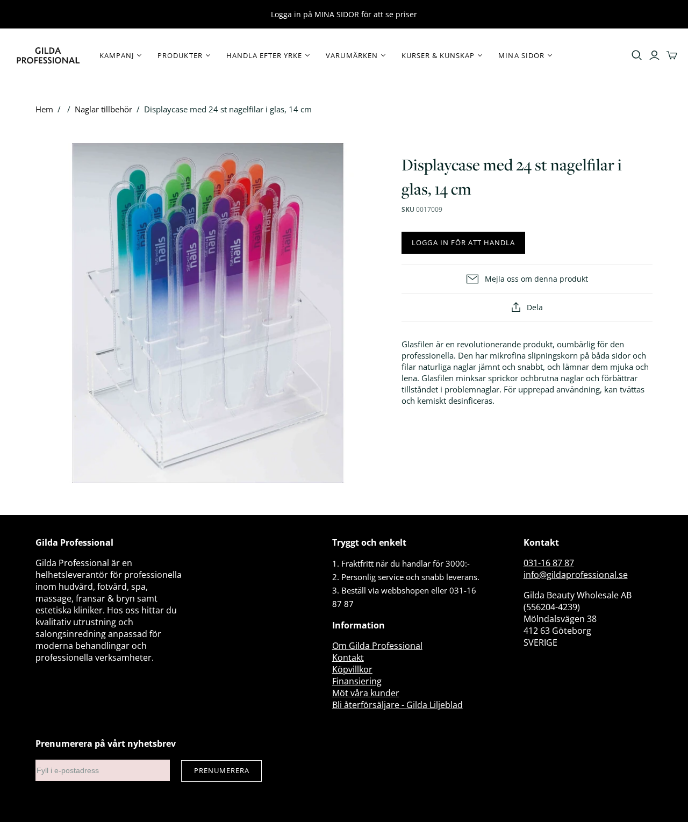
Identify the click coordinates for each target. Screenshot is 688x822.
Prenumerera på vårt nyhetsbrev (105, 743)
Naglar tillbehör (103, 109)
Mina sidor (521, 55)
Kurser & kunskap (438, 55)
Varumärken (351, 55)
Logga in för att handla (463, 242)
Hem (44, 109)
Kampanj (116, 55)
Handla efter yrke (264, 55)
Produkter (179, 55)
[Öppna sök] (637, 55)
